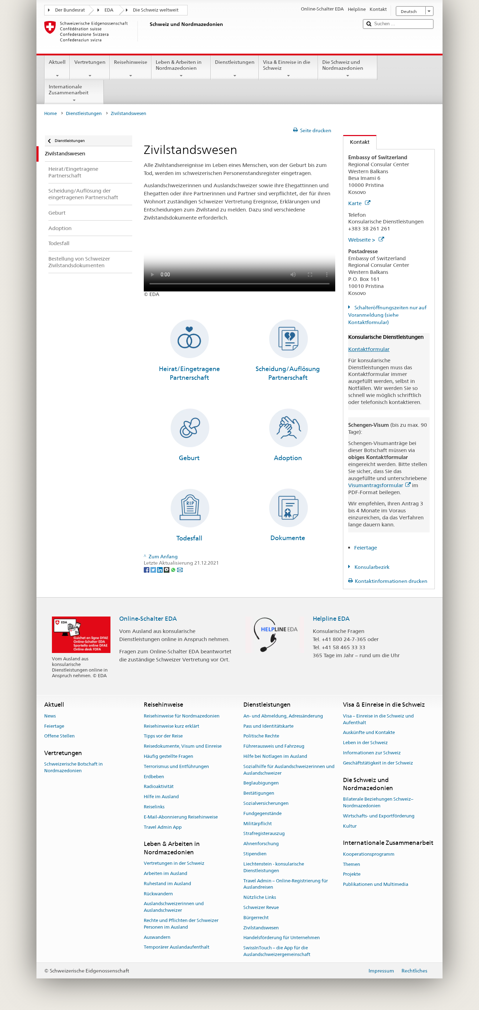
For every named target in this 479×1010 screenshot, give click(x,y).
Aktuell (57, 62)
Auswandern (157, 937)
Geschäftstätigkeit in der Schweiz (378, 763)
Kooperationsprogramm (368, 854)
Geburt (189, 458)
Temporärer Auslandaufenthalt (176, 947)
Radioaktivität (159, 786)
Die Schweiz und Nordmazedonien (342, 65)
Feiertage (365, 547)
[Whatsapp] (173, 569)
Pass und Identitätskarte (268, 726)
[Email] (180, 569)
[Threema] (167, 569)
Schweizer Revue (261, 907)
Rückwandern (158, 893)
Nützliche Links (259, 897)
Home (50, 113)
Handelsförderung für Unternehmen (281, 938)
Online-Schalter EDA (148, 618)
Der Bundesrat (70, 10)
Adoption (288, 458)
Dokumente (287, 537)
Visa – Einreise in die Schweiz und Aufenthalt (378, 719)
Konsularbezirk (371, 567)
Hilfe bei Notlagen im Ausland (275, 756)
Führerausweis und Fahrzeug (273, 746)
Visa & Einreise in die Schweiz (286, 65)
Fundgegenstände (262, 813)
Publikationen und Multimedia (375, 884)
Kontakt (356, 142)
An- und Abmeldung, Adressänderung (283, 716)
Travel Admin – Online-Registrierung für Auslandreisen (285, 884)
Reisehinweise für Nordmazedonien (182, 716)
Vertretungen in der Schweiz (174, 863)
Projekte (351, 874)
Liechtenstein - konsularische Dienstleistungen (273, 867)
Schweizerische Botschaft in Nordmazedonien (73, 768)
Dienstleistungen (235, 62)
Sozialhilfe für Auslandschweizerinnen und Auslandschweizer (289, 770)
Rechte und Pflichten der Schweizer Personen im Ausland (181, 924)
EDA (108, 10)
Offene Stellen (59, 736)
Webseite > (362, 239)
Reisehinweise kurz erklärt (171, 726)
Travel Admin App (163, 827)
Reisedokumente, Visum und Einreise (183, 746)
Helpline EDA (331, 618)
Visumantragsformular (375, 485)
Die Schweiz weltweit (155, 10)
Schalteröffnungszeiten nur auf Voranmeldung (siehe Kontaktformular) (387, 315)
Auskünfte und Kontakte (369, 732)
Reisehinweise (130, 62)
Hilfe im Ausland (161, 796)
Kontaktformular (369, 349)
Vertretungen (90, 62)
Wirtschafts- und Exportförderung (378, 816)
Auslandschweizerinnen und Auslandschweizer (174, 907)
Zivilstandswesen (261, 927)
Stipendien (255, 853)
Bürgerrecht (256, 917)
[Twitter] (153, 569)
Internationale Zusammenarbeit (68, 89)
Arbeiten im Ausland (165, 873)
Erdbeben (154, 776)
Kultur (350, 826)
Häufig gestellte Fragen (168, 756)
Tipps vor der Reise (163, 736)
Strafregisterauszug (264, 833)
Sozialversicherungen (266, 803)
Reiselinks (154, 806)
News (50, 716)
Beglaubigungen (261, 783)
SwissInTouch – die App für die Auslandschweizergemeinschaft (276, 951)
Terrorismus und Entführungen (176, 766)
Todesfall (189, 538)
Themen (351, 864)
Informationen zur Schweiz (372, 752)
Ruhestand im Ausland (167, 883)
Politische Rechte (261, 736)
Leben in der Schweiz (365, 742)
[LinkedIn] (160, 569)
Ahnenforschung (261, 844)
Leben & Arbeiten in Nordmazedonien (179, 65)
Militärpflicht (257, 823)
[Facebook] (147, 569)
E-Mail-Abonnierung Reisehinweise (181, 817)
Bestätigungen (258, 793)
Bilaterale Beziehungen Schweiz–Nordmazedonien (378, 802)
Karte (355, 203)
